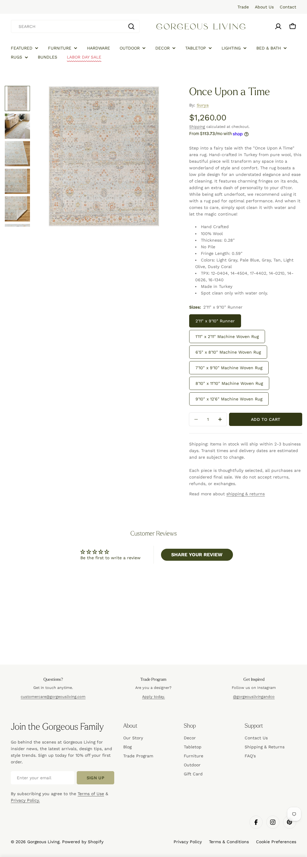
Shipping (197, 126)
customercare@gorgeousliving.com (53, 696)
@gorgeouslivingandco (254, 696)
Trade (243, 7)
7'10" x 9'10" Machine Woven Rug (228, 367)
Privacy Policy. (25, 800)
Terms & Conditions (229, 841)
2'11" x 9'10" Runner (215, 320)
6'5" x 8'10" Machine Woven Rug (228, 352)
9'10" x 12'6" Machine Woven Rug (228, 399)
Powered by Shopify (82, 841)
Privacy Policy (188, 841)
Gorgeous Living (43, 841)
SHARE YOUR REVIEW (196, 554)
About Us (264, 7)
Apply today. (153, 696)
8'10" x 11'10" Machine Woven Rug (229, 383)
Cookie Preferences (276, 841)
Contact (288, 7)
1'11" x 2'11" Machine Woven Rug (227, 336)
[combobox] (75, 26)
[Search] (131, 26)
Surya (203, 105)
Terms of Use (91, 793)
